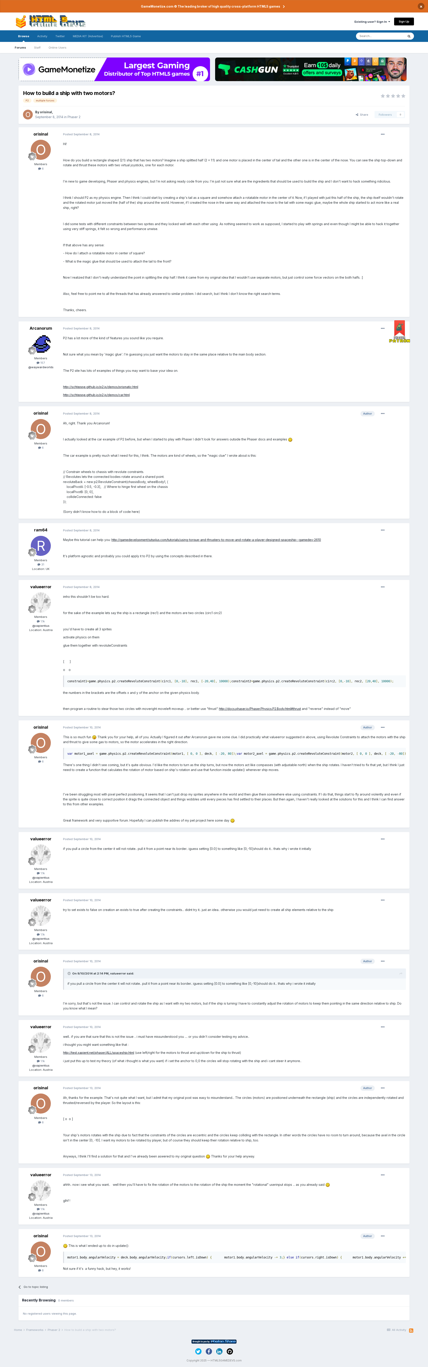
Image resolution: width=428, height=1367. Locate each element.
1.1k (42, 621)
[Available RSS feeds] (411, 1331)
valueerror (40, 586)
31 (42, 564)
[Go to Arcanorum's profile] (41, 344)
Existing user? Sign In (371, 21)
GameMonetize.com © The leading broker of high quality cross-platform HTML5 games (210, 6)
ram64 (40, 530)
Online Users (57, 47)
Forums (20, 47)
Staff (37, 47)
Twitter (60, 36)
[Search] (409, 36)
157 (42, 362)
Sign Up (404, 21)
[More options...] (382, 134)
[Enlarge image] (290, 439)
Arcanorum (41, 328)
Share (363, 114)
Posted (81, 134)
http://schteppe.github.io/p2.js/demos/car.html (96, 395)
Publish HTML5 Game (126, 36)
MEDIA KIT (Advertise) (88, 36)
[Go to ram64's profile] (41, 546)
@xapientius (40, 625)
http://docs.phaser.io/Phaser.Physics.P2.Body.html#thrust (260, 709)
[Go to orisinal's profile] (28, 114)
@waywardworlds (41, 367)
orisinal (46, 112)
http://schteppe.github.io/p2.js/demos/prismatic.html (100, 387)
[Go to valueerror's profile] (41, 602)
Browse (23, 36)
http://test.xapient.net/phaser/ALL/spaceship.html (98, 1053)
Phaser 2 (74, 117)
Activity (42, 36)
